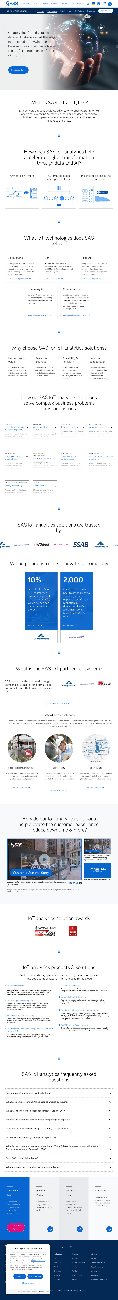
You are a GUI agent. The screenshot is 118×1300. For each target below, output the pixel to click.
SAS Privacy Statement (38, 1261)
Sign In (110, 4)
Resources (91, 11)
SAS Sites (104, 3)
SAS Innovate (78, 4)
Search (88, 3)
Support (44, 4)
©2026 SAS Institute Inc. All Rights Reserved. (72, 1291)
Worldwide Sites (93, 3)
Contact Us (98, 3)
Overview (40, 11)
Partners (54, 4)
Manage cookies (28, 1283)
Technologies (52, 11)
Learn (35, 4)
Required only (35, 1276)
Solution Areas (65, 11)
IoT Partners (79, 11)
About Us (66, 4)
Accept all (19, 1276)
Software (25, 4)
